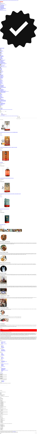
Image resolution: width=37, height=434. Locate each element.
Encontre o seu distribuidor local (3, 0)
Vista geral (1, 109)
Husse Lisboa (2, 364)
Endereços (5, 109)
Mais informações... (14, 431)
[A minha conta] (0, 106)
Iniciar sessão (1, 108)
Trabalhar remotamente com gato (4, 361)
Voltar (0, 393)
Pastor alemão (2, 345)
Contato (17, 0)
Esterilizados (2, 354)
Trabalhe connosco (14, 0)
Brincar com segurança (3, 350)
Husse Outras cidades (3, 366)
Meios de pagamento (8, 109)
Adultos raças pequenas (3, 342)
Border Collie (2, 346)
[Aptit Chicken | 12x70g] (5, 223)
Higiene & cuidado (3, 349)
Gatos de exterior (2, 355)
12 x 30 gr (1, 210)
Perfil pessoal (3, 109)
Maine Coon (2, 357)
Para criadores (9, 0)
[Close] (0, 392)
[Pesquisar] (0, 105)
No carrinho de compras (2, 181)
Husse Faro (2, 365)
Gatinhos (2, 353)
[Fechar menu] (5, 111)
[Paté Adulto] (5, 161)
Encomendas (11, 109)
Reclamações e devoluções (3, 368)
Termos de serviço (2, 369)
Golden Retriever (2, 347)
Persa (1, 358)
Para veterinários (11, 0)
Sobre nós (7, 0)
